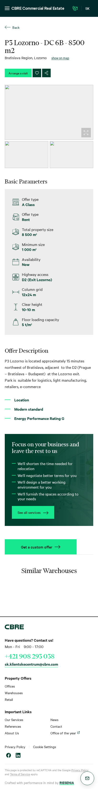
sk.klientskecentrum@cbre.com (31, 664)
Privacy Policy (15, 746)
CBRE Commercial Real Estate (37, 8)
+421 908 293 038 (29, 656)
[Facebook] (8, 755)
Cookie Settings (44, 746)
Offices (10, 686)
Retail (9, 699)
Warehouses (14, 692)
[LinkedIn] (18, 755)
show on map (60, 58)
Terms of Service (20, 774)
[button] (87, 778)
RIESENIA (66, 782)
